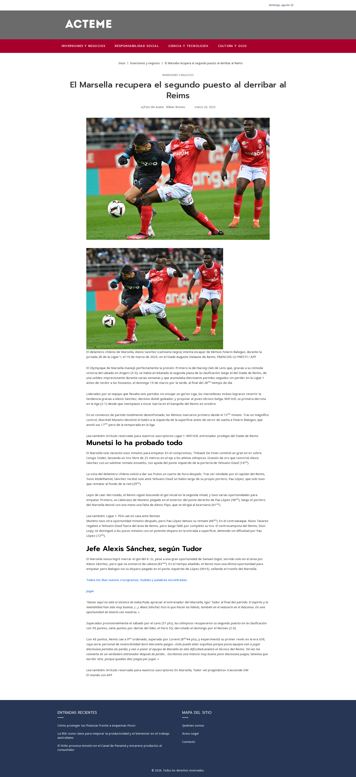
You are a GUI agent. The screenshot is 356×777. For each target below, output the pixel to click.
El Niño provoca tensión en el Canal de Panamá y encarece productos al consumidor (109, 747)
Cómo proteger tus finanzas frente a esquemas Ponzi (96, 725)
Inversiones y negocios (178, 75)
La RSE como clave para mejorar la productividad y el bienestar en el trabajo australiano (113, 735)
